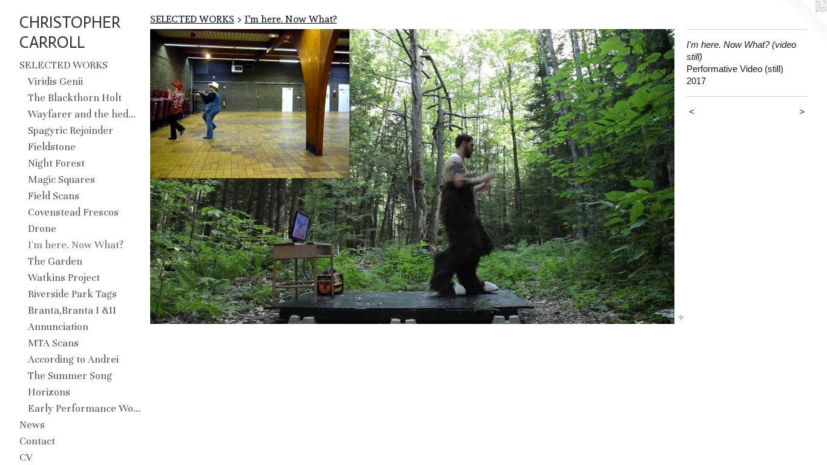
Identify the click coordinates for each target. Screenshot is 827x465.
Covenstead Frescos (73, 212)
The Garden (55, 261)
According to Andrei (73, 359)
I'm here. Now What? (76, 245)
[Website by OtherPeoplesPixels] (803, 24)
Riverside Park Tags (72, 294)
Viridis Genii (55, 81)
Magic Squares (61, 179)
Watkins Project (64, 277)
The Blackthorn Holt (75, 97)
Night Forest (56, 163)
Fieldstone (52, 146)
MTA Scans (53, 343)
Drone (42, 228)
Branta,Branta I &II (72, 310)
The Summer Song (70, 375)
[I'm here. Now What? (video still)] (412, 176)
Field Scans (53, 196)
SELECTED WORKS (63, 65)
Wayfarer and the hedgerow (84, 114)
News (32, 424)
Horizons (49, 392)
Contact (37, 441)
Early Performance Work (84, 408)
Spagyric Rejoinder (70, 130)
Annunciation (58, 326)
